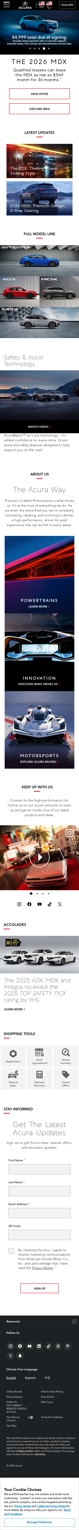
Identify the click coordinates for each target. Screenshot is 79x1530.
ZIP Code (15, 1226)
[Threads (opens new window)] (58, 1346)
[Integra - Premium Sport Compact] (39, 260)
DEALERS (67, 5)
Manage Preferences (39, 1522)
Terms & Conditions (52, 1417)
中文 (47, 1378)
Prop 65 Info (47, 1397)
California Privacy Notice (51, 1506)
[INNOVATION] (39, 652)
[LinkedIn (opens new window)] (39, 1346)
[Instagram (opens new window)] (19, 904)
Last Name (16, 1182)
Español (30, 1378)
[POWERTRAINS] (39, 574)
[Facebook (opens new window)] (29, 904)
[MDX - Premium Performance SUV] (39, 322)
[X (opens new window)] (60, 904)
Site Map (11, 1426)
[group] (39, 857)
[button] (39, 427)
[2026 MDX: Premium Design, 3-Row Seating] (39, 198)
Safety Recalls (14, 1392)
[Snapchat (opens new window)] (20, 1356)
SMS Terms (47, 1402)
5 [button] (48, 48)
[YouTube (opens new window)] (39, 904)
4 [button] (43, 48)
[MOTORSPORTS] (39, 730)
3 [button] (39, 48)
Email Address (18, 1204)
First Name (16, 1160)
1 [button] (30, 48)
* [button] (47, 91)
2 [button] (34, 48)
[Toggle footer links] (74, 1321)
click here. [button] (40, 1454)
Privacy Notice (42, 1268)
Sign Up (39, 1288)
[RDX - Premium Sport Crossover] (59, 291)
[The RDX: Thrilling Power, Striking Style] (39, 161)
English (11, 1378)
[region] (39, 1504)
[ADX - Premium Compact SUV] (20, 291)
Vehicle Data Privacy (52, 1392)
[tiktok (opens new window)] (50, 904)
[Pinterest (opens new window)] (68, 1346)
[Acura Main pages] (25, 5)
